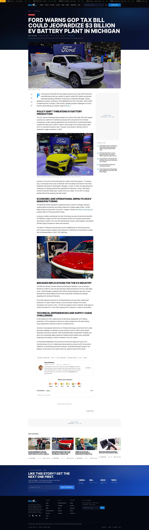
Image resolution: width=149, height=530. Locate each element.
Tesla (47, 5)
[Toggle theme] (106, 5)
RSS (120, 527)
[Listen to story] (31, 101)
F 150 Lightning (61, 357)
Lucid (58, 5)
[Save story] (31, 94)
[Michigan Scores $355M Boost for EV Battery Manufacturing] (110, 444)
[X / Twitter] (29, 515)
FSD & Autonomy (62, 503)
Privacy (104, 527)
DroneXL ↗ (72, 513)
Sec (80, 357)
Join (102, 507)
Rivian (52, 5)
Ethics (71, 510)
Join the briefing (67, 487)
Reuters (67, 106)
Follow (88, 367)
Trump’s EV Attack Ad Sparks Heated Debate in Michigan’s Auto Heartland (83, 453)
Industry (60, 513)
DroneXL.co (52, 371)
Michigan (37, 11)
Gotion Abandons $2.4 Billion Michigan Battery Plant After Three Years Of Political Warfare (38, 453)
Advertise (72, 508)
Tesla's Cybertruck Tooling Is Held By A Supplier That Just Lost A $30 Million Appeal (108, 170)
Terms (109, 527)
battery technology (84, 209)
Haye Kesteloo (49, 362)
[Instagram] (39, 515)
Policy (59, 508)
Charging (60, 505)
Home (41, 5)
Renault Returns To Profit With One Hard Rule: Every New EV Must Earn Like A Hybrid (108, 160)
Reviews (60, 510)
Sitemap (115, 527)
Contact (72, 505)
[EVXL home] (32, 5)
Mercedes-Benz (50, 510)
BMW (67, 5)
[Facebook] (33, 515)
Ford (62, 5)
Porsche (73, 5)
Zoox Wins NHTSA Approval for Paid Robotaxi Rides (107, 165)
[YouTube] (36, 515)
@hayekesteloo (48, 373)
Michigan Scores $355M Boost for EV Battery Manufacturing (108, 452)
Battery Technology (44, 357)
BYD (79, 5)
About (71, 503)
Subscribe (114, 5)
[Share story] (31, 98)
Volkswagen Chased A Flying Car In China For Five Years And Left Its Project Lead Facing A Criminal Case (108, 148)
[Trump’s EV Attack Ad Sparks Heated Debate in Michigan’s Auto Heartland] (86, 444)
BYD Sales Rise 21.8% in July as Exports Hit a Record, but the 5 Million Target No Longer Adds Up (108, 154)
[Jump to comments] (31, 105)
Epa (53, 357)
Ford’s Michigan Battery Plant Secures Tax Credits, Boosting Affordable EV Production (61, 453)
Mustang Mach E (72, 357)
